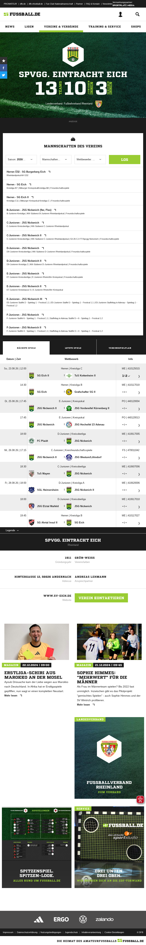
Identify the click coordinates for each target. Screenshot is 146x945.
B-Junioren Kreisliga (16, 213)
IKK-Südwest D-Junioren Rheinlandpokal (51, 251)
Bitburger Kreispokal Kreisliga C (34, 201)
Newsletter (108, 4)
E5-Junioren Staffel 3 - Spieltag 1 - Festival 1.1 (72, 302)
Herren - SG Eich (17, 184)
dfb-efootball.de (36, 4)
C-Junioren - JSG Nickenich (23, 222)
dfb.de (23, 4)
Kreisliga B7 (12, 188)
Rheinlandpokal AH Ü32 (17, 175)
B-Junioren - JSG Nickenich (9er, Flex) (29, 210)
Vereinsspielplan (120, 348)
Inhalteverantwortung (91, 932)
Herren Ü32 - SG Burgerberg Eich (26, 171)
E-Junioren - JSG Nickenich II (24, 286)
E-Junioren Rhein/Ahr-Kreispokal (47, 277)
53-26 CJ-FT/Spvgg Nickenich (84, 239)
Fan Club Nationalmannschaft (59, 4)
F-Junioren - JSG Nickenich (23, 314)
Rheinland (73, 545)
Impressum (8, 932)
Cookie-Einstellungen (114, 932)
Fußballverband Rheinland (78, 103)
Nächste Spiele (26, 348)
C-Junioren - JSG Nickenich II (24, 235)
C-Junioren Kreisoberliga (18, 226)
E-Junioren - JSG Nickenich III (25, 299)
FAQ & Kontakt (93, 4)
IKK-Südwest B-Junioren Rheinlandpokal (45, 213)
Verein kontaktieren (101, 598)
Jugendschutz (71, 932)
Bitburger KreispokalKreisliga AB (34, 188)
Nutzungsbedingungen (50, 932)
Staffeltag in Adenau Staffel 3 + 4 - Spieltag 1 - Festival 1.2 (76, 331)
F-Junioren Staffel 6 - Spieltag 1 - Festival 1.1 (27, 318)
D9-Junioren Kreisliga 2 (17, 264)
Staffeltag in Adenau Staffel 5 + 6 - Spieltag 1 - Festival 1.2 (76, 318)
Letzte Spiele (73, 348)
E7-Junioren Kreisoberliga (18, 277)
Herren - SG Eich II (18, 197)
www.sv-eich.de (57, 595)
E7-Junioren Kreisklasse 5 (19, 290)
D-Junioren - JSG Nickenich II (24, 260)
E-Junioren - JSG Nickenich (23, 273)
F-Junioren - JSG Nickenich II (24, 327)
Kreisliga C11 (13, 201)
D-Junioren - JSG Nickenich (23, 248)
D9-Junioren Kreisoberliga (19, 251)
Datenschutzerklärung (27, 932)
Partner (79, 4)
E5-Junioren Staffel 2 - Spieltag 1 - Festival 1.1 (28, 302)
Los (124, 159)
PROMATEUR (10, 4)
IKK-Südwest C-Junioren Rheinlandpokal (50, 226)
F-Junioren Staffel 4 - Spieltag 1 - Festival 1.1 (27, 331)
